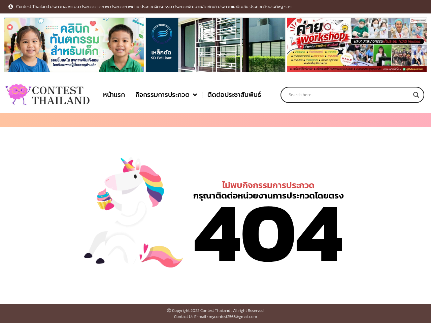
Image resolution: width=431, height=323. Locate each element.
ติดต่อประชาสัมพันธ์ (234, 95)
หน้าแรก (114, 95)
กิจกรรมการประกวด (162, 95)
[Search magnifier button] (416, 95)
